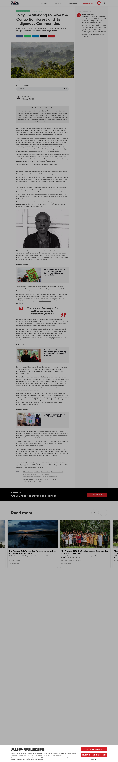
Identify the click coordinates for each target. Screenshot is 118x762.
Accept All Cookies (93, 749)
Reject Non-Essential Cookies (94, 755)
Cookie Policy (94, 759)
